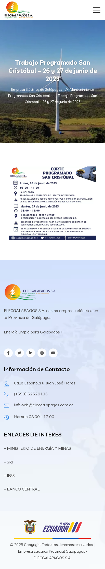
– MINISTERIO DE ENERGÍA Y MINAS (38, 448)
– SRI (8, 461)
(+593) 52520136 (31, 393)
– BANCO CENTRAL (22, 489)
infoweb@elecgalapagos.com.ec (43, 404)
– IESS (9, 475)
